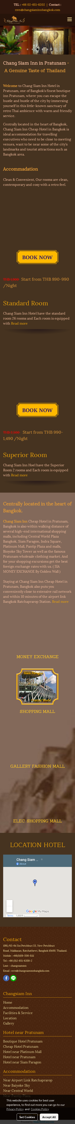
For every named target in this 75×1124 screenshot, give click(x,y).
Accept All (49, 1117)
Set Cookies (27, 1117)
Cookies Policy (40, 1109)
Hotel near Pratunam (19, 1056)
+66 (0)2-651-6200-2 (20, 960)
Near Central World (18, 1090)
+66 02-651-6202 (33, 4)
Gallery (8, 1023)
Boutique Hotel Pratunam (22, 1041)
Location (10, 1017)
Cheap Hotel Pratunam (20, 1046)
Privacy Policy (15, 1109)
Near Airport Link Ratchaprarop (27, 1079)
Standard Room (25, 302)
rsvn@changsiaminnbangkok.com (37, 9)
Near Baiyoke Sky (16, 1085)
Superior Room (25, 454)
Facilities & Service (18, 1012)
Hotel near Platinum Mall (22, 1051)
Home (7, 1002)
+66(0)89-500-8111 (23, 955)
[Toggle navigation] (69, 19)
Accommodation (16, 1007)
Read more (19, 323)
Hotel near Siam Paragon (22, 1061)
